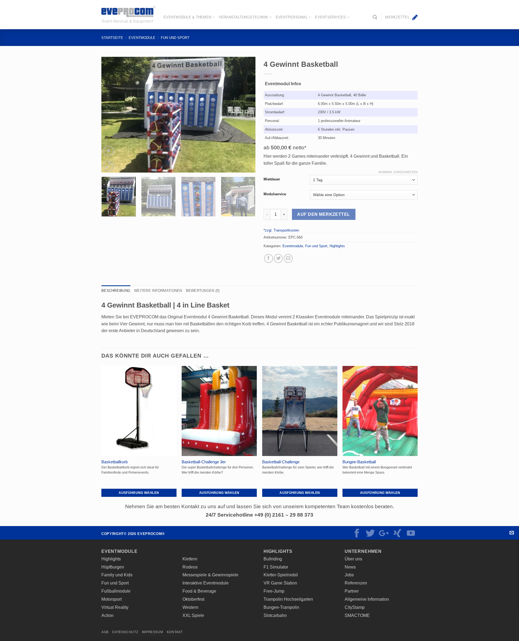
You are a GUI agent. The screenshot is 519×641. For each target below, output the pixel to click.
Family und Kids (116, 574)
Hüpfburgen (112, 566)
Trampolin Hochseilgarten (288, 599)
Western (190, 607)
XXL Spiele (193, 615)
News (350, 566)
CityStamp (355, 607)
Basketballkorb (114, 462)
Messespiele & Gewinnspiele (210, 574)
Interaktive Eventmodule (205, 582)
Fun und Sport (175, 38)
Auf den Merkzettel (323, 214)
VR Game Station (280, 582)
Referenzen (356, 582)
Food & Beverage (199, 591)
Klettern (189, 558)
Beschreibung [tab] (115, 291)
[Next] (245, 114)
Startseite (112, 38)
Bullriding (273, 558)
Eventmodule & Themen (187, 17)
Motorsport (111, 599)
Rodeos (190, 566)
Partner (352, 591)
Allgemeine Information (367, 599)
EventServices (330, 17)
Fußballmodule (116, 591)
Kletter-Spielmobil (281, 574)
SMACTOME (357, 615)
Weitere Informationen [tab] (158, 291)
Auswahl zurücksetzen (398, 172)
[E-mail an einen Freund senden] (288, 258)
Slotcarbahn (275, 615)
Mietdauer (272, 179)
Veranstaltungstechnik (243, 17)
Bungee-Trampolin (281, 607)
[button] (375, 17)
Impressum (152, 632)
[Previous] (111, 114)
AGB (105, 632)
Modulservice (275, 194)
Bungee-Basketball (359, 462)
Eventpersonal (292, 17)
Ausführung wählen (139, 492)
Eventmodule (142, 38)
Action (107, 615)
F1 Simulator (276, 566)
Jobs (349, 574)
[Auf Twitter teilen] (278, 258)
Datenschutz (125, 632)
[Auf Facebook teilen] (268, 258)
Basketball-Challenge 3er (204, 462)
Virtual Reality (114, 607)
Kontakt (511, 532)
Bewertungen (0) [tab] (203, 291)
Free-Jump (274, 591)
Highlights (337, 246)
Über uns (353, 558)
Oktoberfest (193, 599)
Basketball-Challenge (281, 462)
